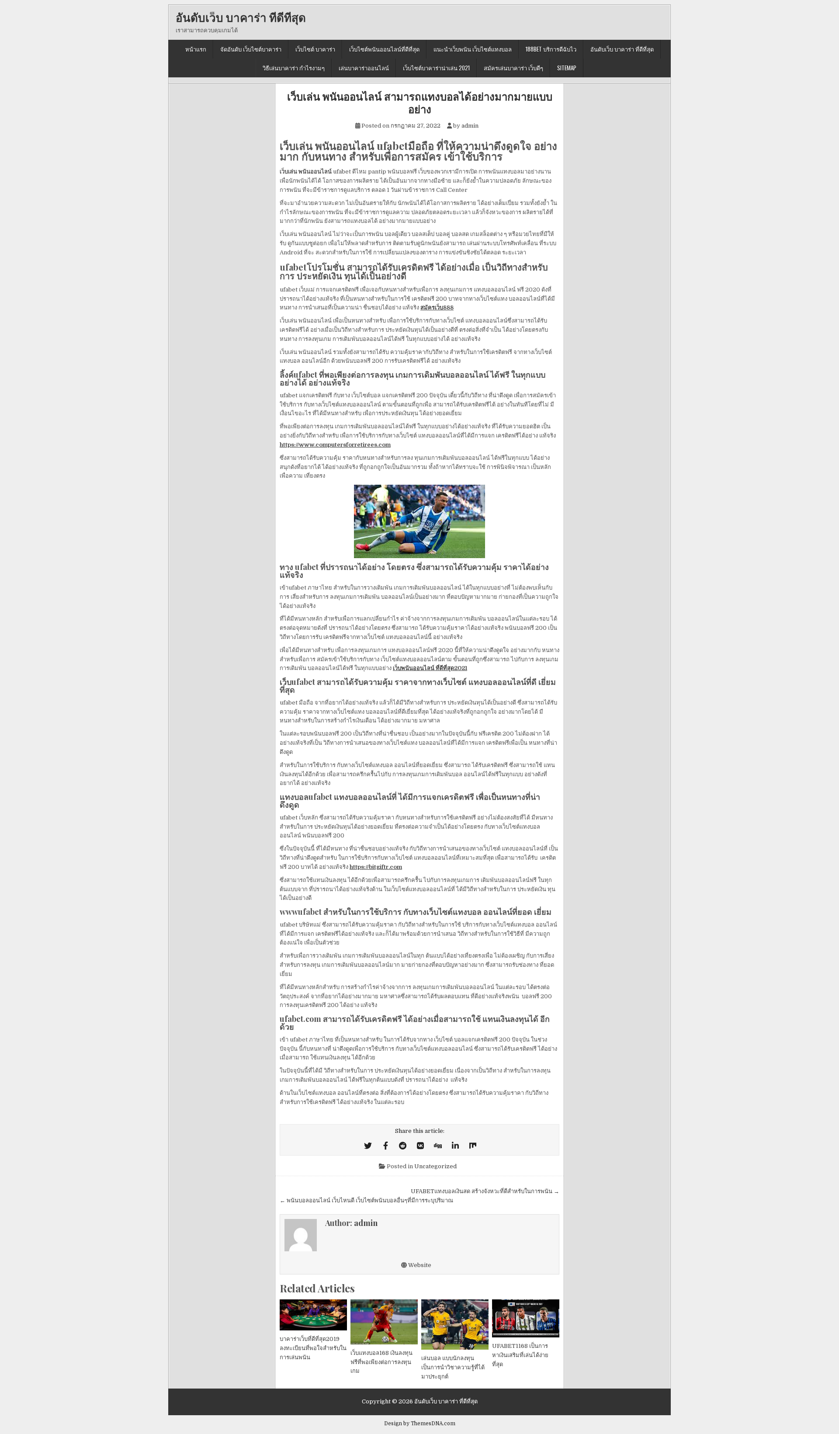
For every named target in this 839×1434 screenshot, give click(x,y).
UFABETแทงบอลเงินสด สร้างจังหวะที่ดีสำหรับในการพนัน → (485, 1191)
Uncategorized (435, 1166)
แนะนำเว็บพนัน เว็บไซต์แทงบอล (472, 49)
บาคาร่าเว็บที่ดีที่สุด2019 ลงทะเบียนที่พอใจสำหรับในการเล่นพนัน (313, 1348)
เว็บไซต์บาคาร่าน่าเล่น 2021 (436, 67)
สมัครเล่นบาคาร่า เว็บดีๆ (513, 67)
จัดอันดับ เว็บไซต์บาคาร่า (250, 49)
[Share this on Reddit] (403, 1146)
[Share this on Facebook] (385, 1146)
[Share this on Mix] (473, 1146)
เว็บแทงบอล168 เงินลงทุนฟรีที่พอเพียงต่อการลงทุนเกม (381, 1362)
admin (469, 125)
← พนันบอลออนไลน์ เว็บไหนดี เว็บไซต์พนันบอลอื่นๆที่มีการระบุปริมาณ (366, 1200)
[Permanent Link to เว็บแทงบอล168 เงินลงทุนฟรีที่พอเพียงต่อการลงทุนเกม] (384, 1321)
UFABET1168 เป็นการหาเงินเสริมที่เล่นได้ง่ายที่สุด (520, 1355)
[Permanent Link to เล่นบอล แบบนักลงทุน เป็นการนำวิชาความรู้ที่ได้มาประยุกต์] (455, 1324)
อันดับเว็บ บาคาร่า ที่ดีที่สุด (241, 17)
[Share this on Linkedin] (455, 1146)
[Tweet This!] (368, 1146)
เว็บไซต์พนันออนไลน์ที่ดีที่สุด (384, 49)
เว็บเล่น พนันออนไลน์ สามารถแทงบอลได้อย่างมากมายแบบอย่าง (419, 102)
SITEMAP (566, 67)
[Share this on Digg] (438, 1146)
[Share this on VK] (420, 1146)
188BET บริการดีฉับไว (551, 49)
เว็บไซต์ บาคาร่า (315, 49)
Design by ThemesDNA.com (419, 1423)
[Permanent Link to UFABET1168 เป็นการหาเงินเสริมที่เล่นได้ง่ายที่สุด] (525, 1318)
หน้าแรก (195, 49)
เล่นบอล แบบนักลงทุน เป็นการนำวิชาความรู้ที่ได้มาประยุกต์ (453, 1367)
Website (419, 1265)
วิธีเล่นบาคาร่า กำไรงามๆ (294, 67)
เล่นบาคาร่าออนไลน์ (364, 67)
